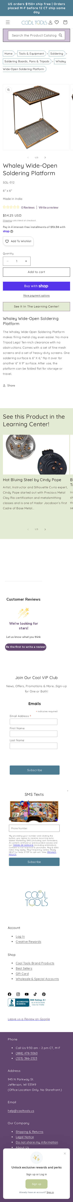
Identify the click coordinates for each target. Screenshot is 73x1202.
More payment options (36, 295)
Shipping (7, 220)
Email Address (20, 716)
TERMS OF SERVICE (23, 845)
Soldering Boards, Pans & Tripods (26, 61)
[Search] (60, 35)
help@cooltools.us (21, 1111)
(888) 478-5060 (27, 1053)
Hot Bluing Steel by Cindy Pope (32, 479)
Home (8, 53)
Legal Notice (25, 1137)
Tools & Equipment (31, 53)
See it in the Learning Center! (36, 306)
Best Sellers (24, 968)
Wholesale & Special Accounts (37, 979)
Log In (20, 936)
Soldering (56, 53)
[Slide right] (45, 157)
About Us (22, 1147)
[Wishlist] (56, 22)
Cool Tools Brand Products (35, 963)
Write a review (48, 207)
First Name (17, 728)
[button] (8, 22)
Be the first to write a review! (26, 647)
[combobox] (36, 35)
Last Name (17, 740)
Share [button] (11, 385)
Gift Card (22, 973)
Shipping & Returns (29, 1132)
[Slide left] (28, 157)
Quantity (8, 253)
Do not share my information (37, 1142)
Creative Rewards (28, 941)
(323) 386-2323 (26, 1058)
